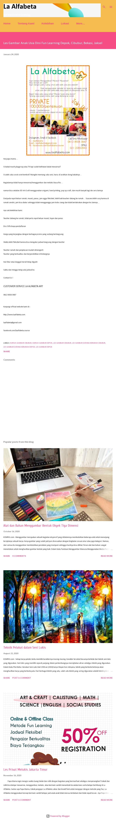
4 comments (19, 556)
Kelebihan (48, 23)
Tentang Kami (26, 23)
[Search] (104, 5)
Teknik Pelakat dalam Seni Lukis (24, 647)
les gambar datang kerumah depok (19, 347)
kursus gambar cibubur (21, 343)
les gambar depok (44, 347)
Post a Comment (21, 678)
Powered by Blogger (60, 816)
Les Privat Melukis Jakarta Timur (25, 769)
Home (6, 23)
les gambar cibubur (62, 343)
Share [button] (6, 351)
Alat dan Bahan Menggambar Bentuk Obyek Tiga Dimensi (40, 525)
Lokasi (65, 23)
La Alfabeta (19, 6)
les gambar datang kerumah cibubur (88, 343)
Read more (107, 556)
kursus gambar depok (42, 343)
